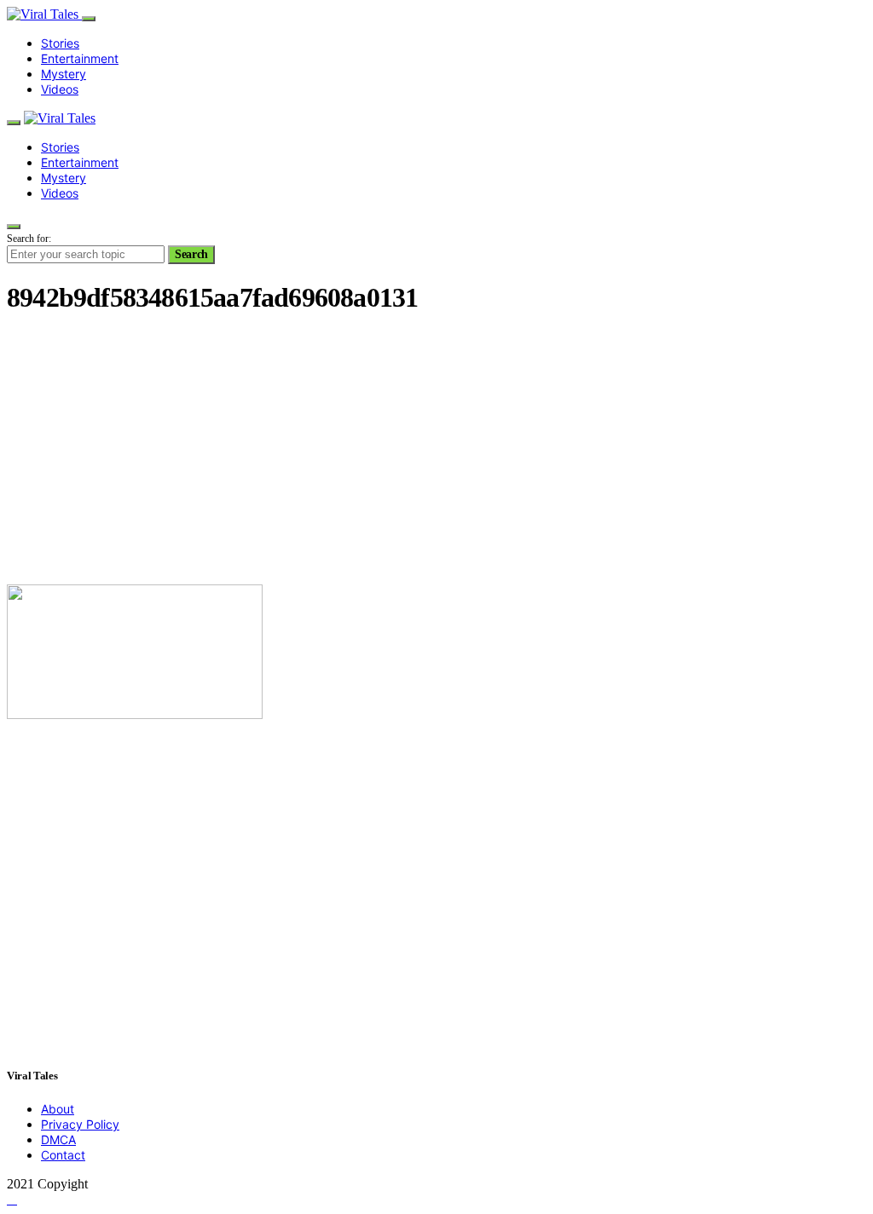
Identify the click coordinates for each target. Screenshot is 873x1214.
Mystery (63, 73)
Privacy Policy (80, 1124)
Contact (63, 1155)
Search (191, 254)
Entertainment (80, 58)
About (57, 1109)
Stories (60, 43)
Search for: (29, 239)
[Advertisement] (436, 451)
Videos (59, 89)
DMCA (58, 1139)
